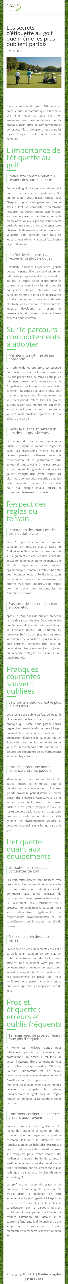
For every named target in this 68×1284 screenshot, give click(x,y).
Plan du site (35, 1279)
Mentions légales (49, 1274)
